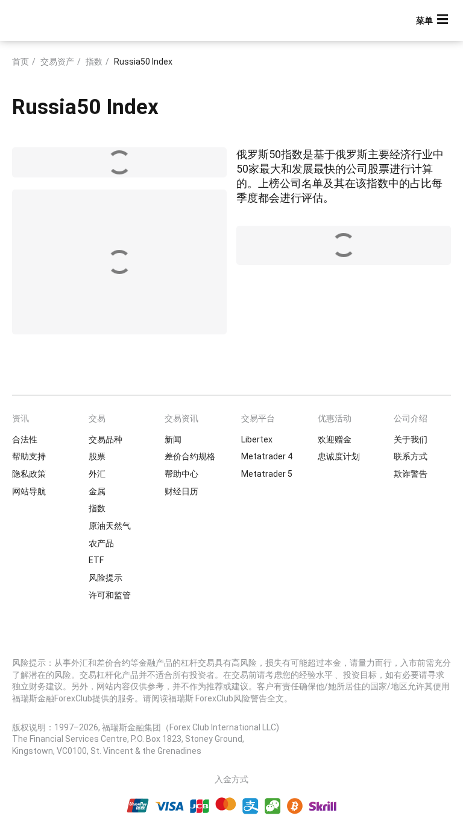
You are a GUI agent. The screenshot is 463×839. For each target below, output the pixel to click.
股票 (97, 456)
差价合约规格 (190, 456)
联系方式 (410, 456)
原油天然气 (110, 526)
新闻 (173, 439)
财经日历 (181, 491)
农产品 (101, 543)
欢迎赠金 (334, 439)
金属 (97, 491)
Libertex (256, 439)
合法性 (24, 439)
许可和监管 (110, 595)
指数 (94, 61)
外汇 (97, 474)
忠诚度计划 (339, 456)
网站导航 (29, 491)
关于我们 (410, 439)
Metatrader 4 (266, 456)
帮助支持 (29, 456)
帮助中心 (181, 474)
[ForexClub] (55, 20)
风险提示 (105, 577)
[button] (433, 21)
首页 (20, 61)
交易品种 (105, 439)
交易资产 (57, 61)
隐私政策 (29, 474)
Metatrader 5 (266, 474)
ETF (96, 560)
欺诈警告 (410, 474)
